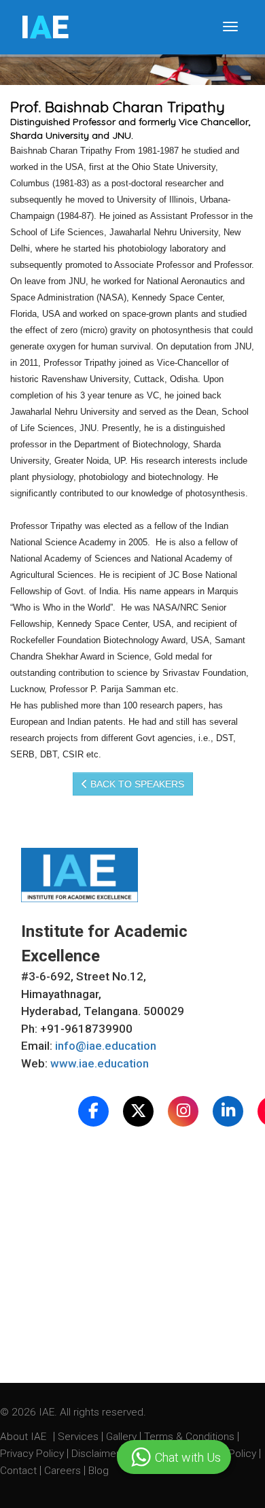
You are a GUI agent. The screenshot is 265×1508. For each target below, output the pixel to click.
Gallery (122, 1436)
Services (79, 1436)
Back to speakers (136, 783)
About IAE (24, 1436)
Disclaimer (95, 1453)
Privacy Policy (32, 1453)
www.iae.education (99, 1063)
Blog (98, 1470)
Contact (19, 1470)
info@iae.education (105, 1045)
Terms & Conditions (190, 1436)
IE (44, 27)
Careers (64, 1470)
